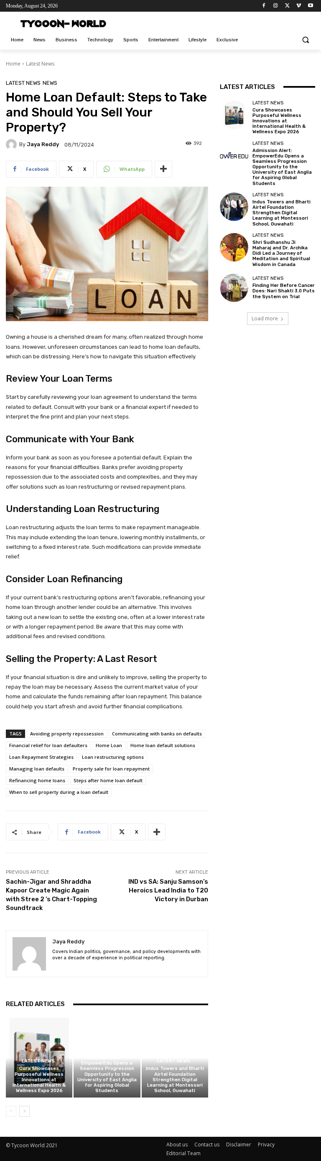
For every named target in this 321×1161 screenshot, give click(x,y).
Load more (265, 318)
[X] (287, 6)
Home (13, 63)
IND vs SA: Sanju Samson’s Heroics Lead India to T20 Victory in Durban (168, 890)
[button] (305, 40)
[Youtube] (310, 6)
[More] (163, 169)
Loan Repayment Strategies (41, 757)
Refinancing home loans (37, 780)
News (50, 83)
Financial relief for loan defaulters (48, 745)
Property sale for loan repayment (111, 769)
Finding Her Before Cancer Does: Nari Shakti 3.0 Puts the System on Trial (283, 291)
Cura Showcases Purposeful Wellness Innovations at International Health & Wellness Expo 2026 (39, 1079)
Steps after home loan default (108, 780)
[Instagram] (275, 6)
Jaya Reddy (43, 144)
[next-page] (24, 1111)
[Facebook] (264, 6)
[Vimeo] (298, 6)
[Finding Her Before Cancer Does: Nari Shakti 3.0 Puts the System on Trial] (234, 288)
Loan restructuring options (113, 757)
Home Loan (109, 745)
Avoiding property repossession (67, 733)
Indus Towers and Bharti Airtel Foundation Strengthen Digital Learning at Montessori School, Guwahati (175, 1079)
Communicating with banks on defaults (157, 733)
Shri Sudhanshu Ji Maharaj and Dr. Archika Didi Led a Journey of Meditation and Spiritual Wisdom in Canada (281, 253)
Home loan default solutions (162, 745)
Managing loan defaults (36, 769)
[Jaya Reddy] (12, 144)
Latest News (40, 63)
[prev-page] (11, 1111)
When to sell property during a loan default (58, 792)
